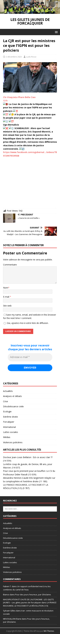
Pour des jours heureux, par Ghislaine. (33, 594)
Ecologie (7, 411)
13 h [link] (5, 100)
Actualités (8, 391)
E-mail (6, 296)
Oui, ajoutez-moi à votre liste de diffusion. (27, 323)
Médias (6, 437)
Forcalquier (8, 421)
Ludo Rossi (31, 56)
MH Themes (49, 631)
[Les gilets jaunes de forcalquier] (30, 12)
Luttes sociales (10, 432)
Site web (7, 305)
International (9, 427)
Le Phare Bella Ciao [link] (25, 97)
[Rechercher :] (30, 508)
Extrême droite (10, 416)
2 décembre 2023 (14, 56)
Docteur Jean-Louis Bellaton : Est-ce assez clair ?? (27, 457)
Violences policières (12, 442)
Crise (5, 401)
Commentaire (10, 264)
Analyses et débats (12, 396)
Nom (5, 287)
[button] (55, 32)
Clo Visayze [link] (9, 97)
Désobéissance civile (13, 406)
